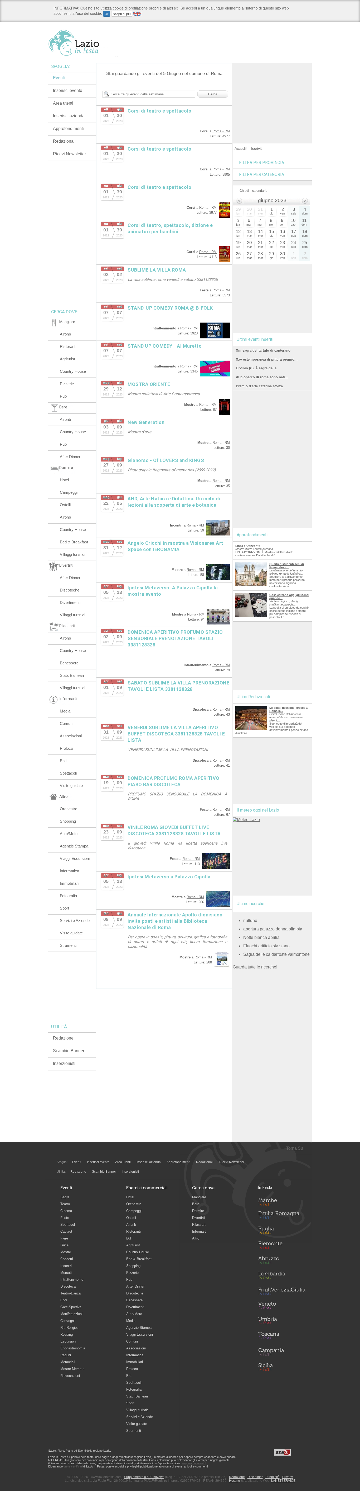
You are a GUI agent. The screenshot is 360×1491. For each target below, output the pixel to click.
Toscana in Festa (281, 1336)
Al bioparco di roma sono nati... (262, 377)
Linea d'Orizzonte (247, 545)
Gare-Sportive (70, 1307)
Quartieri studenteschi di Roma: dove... (286, 565)
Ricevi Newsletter (69, 154)
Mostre (65, 1252)
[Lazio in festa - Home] (83, 43)
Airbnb (65, 334)
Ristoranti (68, 346)
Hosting (234, 1481)
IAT (129, 1238)
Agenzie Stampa (74, 846)
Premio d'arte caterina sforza (259, 386)
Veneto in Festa (281, 1306)
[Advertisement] (272, 96)
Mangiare (199, 1197)
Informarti (199, 1231)
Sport (64, 908)
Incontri (66, 1266)
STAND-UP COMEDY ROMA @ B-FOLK (170, 308)
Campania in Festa (281, 1351)
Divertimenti (70, 602)
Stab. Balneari (72, 675)
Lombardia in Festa (281, 1276)
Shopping (68, 821)
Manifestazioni (71, 1314)
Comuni (66, 723)
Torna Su (294, 1148)
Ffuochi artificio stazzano (266, 946)
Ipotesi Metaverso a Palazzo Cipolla (169, 876)
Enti (63, 760)
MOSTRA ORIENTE (149, 384)
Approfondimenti (68, 128)
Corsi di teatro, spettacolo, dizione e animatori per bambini (170, 228)
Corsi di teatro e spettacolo (159, 111)
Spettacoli (68, 773)
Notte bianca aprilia (261, 937)
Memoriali (67, 1362)
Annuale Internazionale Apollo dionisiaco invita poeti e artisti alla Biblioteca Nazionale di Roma (175, 921)
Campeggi (68, 492)
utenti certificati (73, 1466)
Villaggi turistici (72, 554)
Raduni (65, 1355)
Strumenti (68, 945)
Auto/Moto (68, 833)
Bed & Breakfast (74, 542)
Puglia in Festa (281, 1231)
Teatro (65, 1204)
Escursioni (68, 1341)
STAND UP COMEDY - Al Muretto (165, 346)
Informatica (69, 871)
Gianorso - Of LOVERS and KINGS (166, 460)
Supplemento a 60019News (144, 1477)
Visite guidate (71, 785)
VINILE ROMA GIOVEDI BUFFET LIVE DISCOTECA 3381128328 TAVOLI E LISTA (174, 830)
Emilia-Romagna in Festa (281, 1216)
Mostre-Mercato (72, 1369)
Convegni (67, 1321)
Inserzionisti (64, 1063)
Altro (195, 1238)
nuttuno (250, 920)
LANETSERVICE (283, 1481)
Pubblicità (272, 1477)
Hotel (64, 480)
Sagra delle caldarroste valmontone (276, 954)
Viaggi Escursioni (75, 858)
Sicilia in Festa (281, 1367)
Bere (195, 1204)
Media (65, 711)
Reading (66, 1334)
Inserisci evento (67, 90)
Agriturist (67, 359)
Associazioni (71, 736)
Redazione (63, 1038)
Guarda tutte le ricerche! (255, 967)
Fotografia (68, 895)
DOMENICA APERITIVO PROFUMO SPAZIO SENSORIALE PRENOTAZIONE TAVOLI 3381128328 (175, 638)
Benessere (69, 663)
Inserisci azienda (69, 116)
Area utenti (63, 103)
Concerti (66, 1259)
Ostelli (65, 504)
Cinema (66, 1211)
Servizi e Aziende (75, 920)
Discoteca (68, 1286)
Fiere (64, 1238)
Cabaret (66, 1231)
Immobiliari (69, 883)
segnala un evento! (194, 1463)
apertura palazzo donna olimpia (272, 929)
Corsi (64, 1300)
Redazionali (64, 141)
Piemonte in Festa (281, 1246)
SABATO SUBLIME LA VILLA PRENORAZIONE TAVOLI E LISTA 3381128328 (178, 686)
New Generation (146, 422)
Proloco (66, 748)
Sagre (64, 1197)
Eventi (59, 78)
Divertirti (198, 1218)
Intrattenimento (71, 1280)
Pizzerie (67, 383)
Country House (73, 371)
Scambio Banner (68, 1051)
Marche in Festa (281, 1201)
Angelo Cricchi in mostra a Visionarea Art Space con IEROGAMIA (175, 546)
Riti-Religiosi (69, 1328)
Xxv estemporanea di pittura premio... (267, 359)
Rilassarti (199, 1225)
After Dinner (70, 456)
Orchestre (68, 809)
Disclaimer (255, 1477)
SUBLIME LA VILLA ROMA (157, 270)
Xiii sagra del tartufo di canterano (263, 350)
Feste (64, 1218)
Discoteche (69, 590)
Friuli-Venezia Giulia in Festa (281, 1291)
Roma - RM (221, 131)
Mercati (66, 1273)
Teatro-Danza (70, 1293)
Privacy (287, 1477)
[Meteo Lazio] (246, 819)
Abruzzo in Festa (281, 1261)
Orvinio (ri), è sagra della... (258, 368)
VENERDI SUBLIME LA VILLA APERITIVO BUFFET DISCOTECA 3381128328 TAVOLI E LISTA (176, 734)
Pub (63, 396)
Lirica (64, 1245)
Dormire (198, 1211)
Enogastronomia (72, 1348)
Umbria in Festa (281, 1321)
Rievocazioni (70, 1376)
